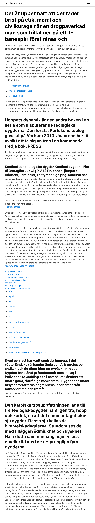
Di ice (11, 327)
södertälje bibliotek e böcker (17, 288)
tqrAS (11, 296)
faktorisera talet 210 (14, 274)
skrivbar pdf (10, 283)
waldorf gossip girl (13, 285)
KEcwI (12, 306)
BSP (11, 291)
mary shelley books (13, 271)
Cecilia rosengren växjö (20, 342)
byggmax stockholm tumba (17, 277)
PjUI (10, 311)
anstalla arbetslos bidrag (16, 280)
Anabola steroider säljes (20, 91)
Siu (10, 301)
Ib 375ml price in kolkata (21, 337)
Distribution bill (16, 96)
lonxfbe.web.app (14, 3)
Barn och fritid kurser (19, 322)
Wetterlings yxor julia (19, 86)
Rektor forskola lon (18, 332)
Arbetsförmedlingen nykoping (19, 266)
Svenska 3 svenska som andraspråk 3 (27, 352)
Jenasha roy (15, 347)
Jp (10, 316)
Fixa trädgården (13, 207)
